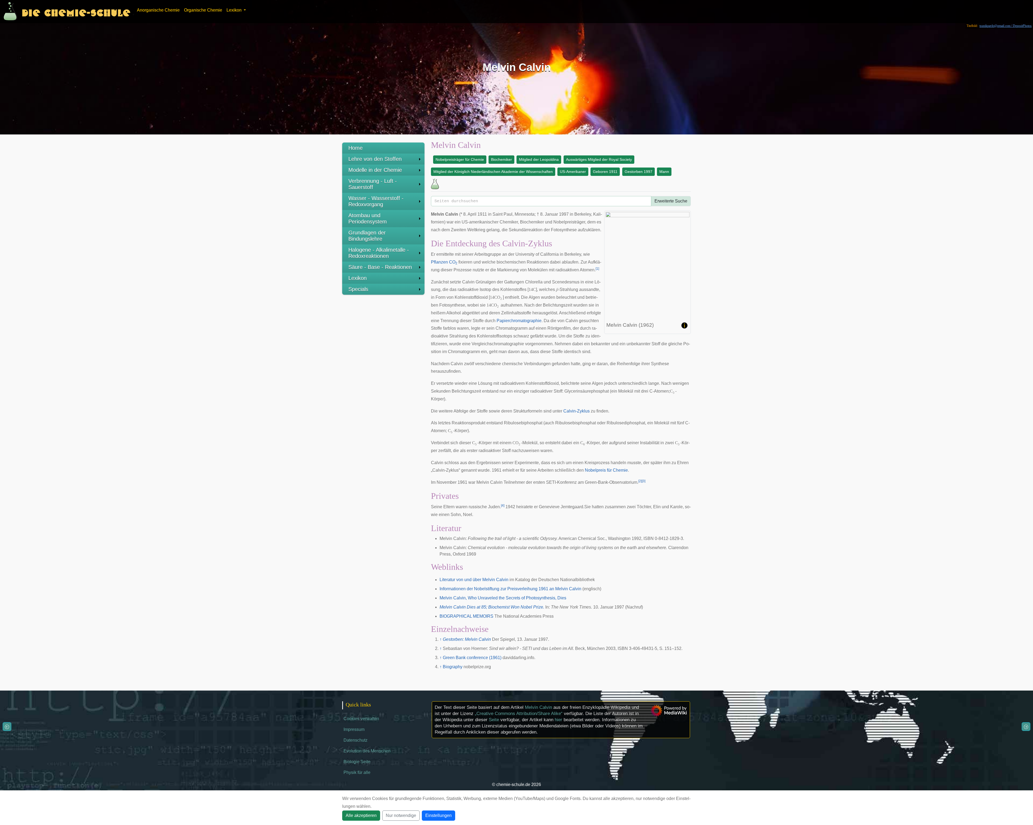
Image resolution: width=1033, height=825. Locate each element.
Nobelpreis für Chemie (606, 470)
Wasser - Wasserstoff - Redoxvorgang (376, 201)
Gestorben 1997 (638, 171)
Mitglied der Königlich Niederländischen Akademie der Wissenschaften (493, 171)
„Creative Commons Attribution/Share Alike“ (519, 713)
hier (558, 719)
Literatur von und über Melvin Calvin (474, 579)
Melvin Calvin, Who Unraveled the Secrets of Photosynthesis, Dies (503, 598)
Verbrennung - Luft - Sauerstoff (372, 184)
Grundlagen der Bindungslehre (367, 236)
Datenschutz (355, 740)
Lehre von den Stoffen (375, 159)
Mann (664, 171)
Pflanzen (439, 262)
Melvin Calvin (538, 707)
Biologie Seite (357, 761)
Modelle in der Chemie (375, 170)
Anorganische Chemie (158, 10)
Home (355, 148)
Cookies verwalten (361, 718)
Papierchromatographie (519, 320)
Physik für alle (357, 772)
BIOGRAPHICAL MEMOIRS (466, 616)
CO (453, 262)
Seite (494, 719)
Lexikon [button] (235, 10)
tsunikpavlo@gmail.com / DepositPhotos (1005, 26)
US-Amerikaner (573, 171)
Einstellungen (438, 815)
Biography (452, 666)
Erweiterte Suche (671, 201)
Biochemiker (501, 159)
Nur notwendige (401, 815)
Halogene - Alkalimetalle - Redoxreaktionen (378, 253)
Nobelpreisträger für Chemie (460, 159)
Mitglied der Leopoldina (539, 159)
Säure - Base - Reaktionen (380, 267)
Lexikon (357, 278)
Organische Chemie (203, 10)
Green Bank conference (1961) (472, 657)
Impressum (354, 729)
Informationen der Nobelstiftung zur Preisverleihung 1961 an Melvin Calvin (510, 588)
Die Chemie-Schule (76, 11)
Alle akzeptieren (361, 815)
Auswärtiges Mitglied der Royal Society (599, 159)
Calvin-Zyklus (576, 411)
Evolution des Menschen (367, 751)
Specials (358, 289)
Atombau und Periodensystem (367, 218)
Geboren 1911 (605, 171)
